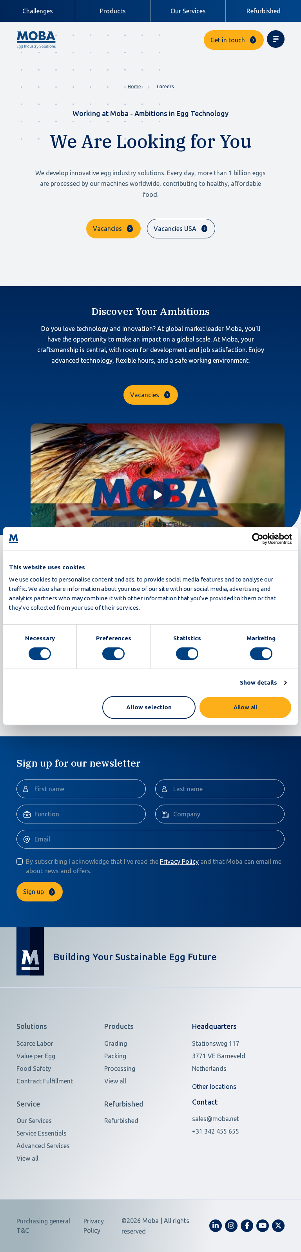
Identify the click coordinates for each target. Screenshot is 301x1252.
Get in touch (227, 40)
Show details (258, 682)
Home (134, 86)
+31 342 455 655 (215, 1131)
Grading (115, 1043)
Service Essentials (41, 1133)
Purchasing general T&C (43, 1225)
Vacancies (107, 228)
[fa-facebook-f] (247, 1225)
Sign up (33, 891)
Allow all (245, 707)
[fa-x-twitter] (278, 1225)
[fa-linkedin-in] (215, 1225)
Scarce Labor (34, 1043)
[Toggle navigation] (276, 39)
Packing (115, 1055)
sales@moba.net (215, 1118)
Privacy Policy (179, 861)
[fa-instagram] (231, 1225)
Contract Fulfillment (44, 1081)
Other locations (214, 1086)
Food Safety (33, 1068)
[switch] (113, 653)
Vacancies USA (175, 228)
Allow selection (149, 707)
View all (115, 1081)
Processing (119, 1068)
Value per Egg (35, 1055)
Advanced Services (43, 1145)
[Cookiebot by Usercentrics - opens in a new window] (257, 539)
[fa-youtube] (262, 1225)
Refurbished (264, 11)
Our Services (188, 11)
